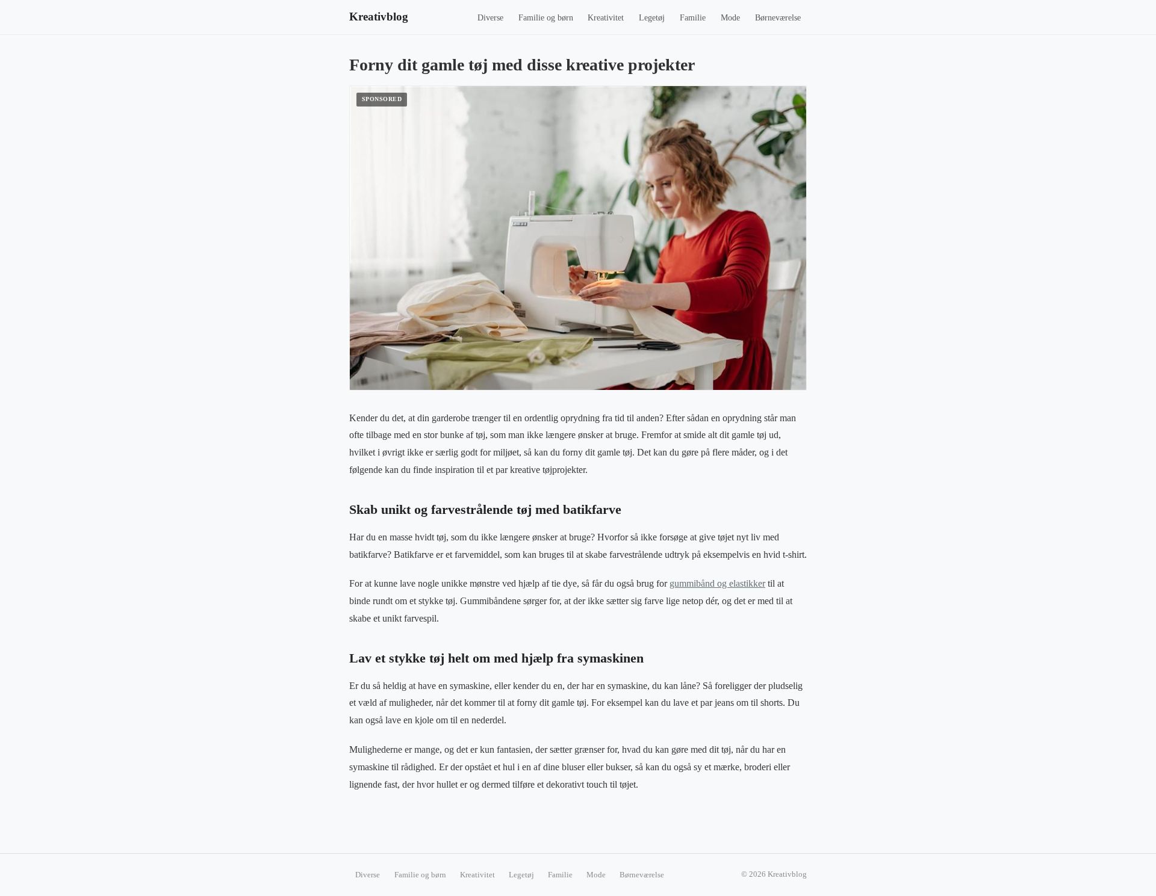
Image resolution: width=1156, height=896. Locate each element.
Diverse (490, 17)
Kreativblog (378, 16)
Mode (730, 17)
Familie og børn (545, 17)
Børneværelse (778, 17)
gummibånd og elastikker (717, 583)
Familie (693, 17)
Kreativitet (606, 17)
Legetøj (652, 17)
